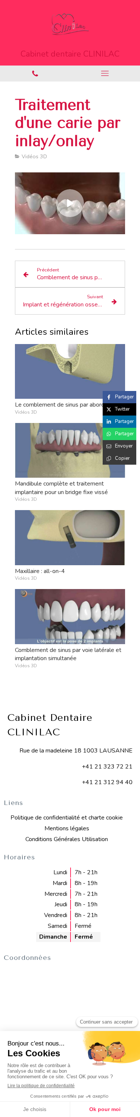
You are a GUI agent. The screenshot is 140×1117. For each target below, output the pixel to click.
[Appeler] (35, 74)
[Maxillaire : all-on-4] (70, 537)
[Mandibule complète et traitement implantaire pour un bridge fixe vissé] (70, 450)
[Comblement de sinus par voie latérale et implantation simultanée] (70, 616)
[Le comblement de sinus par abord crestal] (70, 371)
